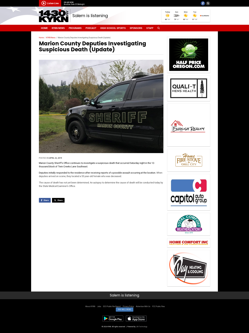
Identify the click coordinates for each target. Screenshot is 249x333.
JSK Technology (141, 327)
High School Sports (113, 28)
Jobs (99, 306)
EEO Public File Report (112, 306)
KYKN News (58, 28)
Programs (75, 28)
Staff (149, 28)
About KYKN (90, 306)
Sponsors (136, 28)
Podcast (91, 28)
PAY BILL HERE (124, 309)
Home (44, 28)
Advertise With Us (143, 306)
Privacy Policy (128, 306)
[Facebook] (203, 3)
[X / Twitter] (208, 3)
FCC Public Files (158, 306)
